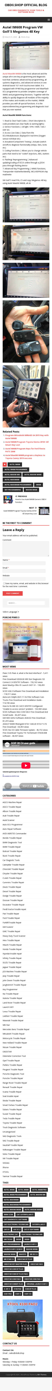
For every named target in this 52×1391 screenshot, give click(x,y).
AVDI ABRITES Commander (14, 833)
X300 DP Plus (30, 1289)
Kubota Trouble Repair (12, 998)
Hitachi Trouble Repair (12, 945)
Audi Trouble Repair (11, 815)
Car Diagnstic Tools (11, 860)
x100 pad (17, 1289)
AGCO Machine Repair (12, 802)
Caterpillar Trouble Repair (14, 864)
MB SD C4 (33, 1254)
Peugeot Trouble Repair (13, 1069)
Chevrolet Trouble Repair (13, 869)
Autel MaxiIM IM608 (12, 73)
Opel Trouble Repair (11, 1060)
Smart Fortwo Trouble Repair (15, 1105)
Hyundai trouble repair (12, 953)
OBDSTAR (7, 1051)
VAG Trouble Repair (11, 1140)
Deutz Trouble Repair (12, 887)
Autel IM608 (15, 464)
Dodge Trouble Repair (12, 895)
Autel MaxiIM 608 (12, 474)
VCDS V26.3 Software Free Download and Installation (26, 691)
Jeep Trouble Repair (11, 976)
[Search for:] (26, 603)
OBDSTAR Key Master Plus (15, 1264)
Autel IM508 (9, 1190)
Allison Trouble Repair (12, 811)
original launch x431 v (37, 1284)
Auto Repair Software (12, 829)
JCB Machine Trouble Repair (15, 971)
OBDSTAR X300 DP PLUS (13, 1269)
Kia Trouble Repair (11, 993)
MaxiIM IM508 (31, 1249)
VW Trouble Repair (11, 1158)
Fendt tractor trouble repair (14, 909)
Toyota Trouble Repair (12, 1123)
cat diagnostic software (15, 1219)
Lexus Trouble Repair (12, 1011)
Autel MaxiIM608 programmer (18, 485)
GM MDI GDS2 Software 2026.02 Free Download (24, 718)
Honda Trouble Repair (12, 949)
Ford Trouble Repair (11, 918)
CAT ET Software (31, 1229)
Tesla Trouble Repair (12, 1118)
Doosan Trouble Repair (13, 900)
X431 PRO (8, 1294)
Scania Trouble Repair (12, 1091)
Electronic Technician (32, 1234)
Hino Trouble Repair (11, 940)
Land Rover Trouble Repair (14, 1002)
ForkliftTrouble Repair (12, 922)
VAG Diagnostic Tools (12, 1136)
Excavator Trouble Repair (13, 904)
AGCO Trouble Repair (12, 807)
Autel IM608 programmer (16, 469)
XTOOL (6, 1172)
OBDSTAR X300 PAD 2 (32, 1279)
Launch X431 (8, 1007)
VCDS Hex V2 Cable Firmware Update (19, 730)
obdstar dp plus (24, 1259)
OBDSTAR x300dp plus (13, 1284)
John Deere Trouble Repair (14, 980)
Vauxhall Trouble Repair (13, 1145)
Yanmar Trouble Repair (13, 1176)
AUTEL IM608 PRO (39, 1190)
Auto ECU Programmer (13, 824)
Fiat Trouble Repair (11, 913)
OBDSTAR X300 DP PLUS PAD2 (16, 1274)
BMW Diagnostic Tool (12, 842)
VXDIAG (6, 1163)
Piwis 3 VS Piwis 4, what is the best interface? (22, 673)
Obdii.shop (25, 37)
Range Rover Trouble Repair (15, 1083)
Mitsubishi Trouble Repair (14, 1033)
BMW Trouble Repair (12, 847)
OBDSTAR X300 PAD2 (12, 1279)
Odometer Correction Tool (14, 1056)
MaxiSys (22, 1254)
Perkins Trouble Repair (12, 1065)
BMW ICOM (8, 1214)
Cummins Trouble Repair (13, 882)
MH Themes (41, 1375)
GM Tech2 (8, 1239)
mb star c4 (8, 1259)
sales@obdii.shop (16, 1353)
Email (5, 568)
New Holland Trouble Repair (15, 1042)
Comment (7, 540)
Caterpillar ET (38, 1224)
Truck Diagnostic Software (14, 1127)
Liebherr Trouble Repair (13, 1016)
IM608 (38, 485)
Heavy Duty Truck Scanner (14, 936)
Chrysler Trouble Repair (13, 873)
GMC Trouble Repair (11, 931)
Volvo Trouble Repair (12, 1154)
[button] (48, 19)
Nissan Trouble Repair (12, 1047)
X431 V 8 (28, 1294)
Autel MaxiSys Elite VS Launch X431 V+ (19, 685)
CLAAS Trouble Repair (12, 878)
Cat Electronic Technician (16, 1224)
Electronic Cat (11, 1234)
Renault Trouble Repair (12, 1087)
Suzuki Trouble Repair (12, 1114)
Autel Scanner (9, 820)
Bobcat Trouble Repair (12, 851)
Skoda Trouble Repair (12, 1100)
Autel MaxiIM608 (12, 480)
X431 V (18, 1294)
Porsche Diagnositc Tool (13, 1074)
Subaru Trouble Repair (12, 1109)
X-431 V (7, 1289)
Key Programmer (10, 989)
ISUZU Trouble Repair (12, 962)
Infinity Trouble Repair (12, 958)
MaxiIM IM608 (31, 490)
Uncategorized (9, 1131)
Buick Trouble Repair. (12, 855)
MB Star (6, 1025)
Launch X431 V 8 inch (13, 1249)
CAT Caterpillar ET (25, 1214)
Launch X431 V (30, 1244)
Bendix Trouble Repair (12, 838)
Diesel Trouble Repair (12, 891)
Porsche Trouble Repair (13, 1078)
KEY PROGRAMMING (13, 490)
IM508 (18, 1239)
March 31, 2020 (11, 37)
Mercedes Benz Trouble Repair (16, 1029)
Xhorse (6, 1167)
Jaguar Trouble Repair (12, 967)
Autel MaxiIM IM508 (12, 1209)
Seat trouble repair (11, 1096)
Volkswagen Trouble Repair (14, 1149)
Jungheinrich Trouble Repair (14, 985)
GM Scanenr (8, 927)
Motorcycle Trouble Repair (14, 1038)
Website (6, 575)
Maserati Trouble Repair (13, 1020)
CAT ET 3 (16, 1229)
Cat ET (7, 1229)
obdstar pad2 (36, 1264)
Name (6, 560)
